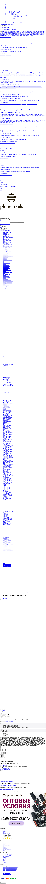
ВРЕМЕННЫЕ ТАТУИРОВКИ (6, 175)
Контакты (7, 6)
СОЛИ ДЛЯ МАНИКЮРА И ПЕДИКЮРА (8, 156)
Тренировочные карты (17, 51)
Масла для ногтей (3, 161)
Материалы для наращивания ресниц (7, 180)
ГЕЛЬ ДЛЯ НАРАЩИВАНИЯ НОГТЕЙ (8, 29)
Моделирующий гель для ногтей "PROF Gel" (25, 35)
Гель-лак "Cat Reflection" (33, 57)
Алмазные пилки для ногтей (7, 120)
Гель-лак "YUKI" (26, 67)
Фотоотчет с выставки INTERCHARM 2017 (13, 16)
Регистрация (5, 220)
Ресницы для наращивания (20, 180)
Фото (4, 10)
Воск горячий (4, 167)
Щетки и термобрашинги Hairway (6, 148)
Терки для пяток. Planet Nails (5, 146)
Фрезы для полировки (36, 91)
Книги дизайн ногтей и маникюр (6, 51)
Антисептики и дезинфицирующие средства (9, 43)
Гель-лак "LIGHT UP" (16, 61)
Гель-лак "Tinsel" (39, 66)
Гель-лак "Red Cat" (10, 65)
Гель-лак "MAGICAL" (24, 61)
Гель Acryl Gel (4, 33)
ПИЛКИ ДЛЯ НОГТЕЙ (5, 118)
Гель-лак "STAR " (24, 66)
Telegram (4, 862)
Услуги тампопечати (9, 21)
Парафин (14, 171)
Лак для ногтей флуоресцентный (19, 75)
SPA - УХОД (2, 152)
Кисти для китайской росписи (28, 126)
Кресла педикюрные (19, 86)
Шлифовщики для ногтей (8, 122)
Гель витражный (10, 33)
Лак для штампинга (12, 135)
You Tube (4, 858)
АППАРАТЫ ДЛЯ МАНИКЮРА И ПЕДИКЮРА (9, 94)
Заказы (4, 214)
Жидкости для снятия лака (36, 43)
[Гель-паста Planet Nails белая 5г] (17, 632)
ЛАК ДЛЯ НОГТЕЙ (4, 70)
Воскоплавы (21, 167)
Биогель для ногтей (38, 32)
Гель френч (41, 33)
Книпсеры (19, 109)
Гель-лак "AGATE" (38, 56)
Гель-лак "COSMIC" (35, 58)
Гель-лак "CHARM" (19, 58)
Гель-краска (25, 34)
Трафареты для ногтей (37, 130)
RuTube (4, 861)
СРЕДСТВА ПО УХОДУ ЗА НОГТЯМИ (8, 160)
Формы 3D (16, 131)
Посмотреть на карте (7, 874)
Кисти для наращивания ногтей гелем (14, 127)
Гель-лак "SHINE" (17, 66)
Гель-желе (21, 34)
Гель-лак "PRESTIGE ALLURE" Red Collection (32, 63)
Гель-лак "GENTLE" (28, 60)
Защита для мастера (15, 114)
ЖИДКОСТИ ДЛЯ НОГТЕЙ (6, 41)
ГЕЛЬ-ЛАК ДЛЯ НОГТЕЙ (5, 55)
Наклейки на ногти (26, 130)
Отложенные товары (7, 216)
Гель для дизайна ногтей (18, 33)
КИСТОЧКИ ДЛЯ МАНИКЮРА (6, 124)
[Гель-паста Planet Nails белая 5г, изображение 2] (17, 666)
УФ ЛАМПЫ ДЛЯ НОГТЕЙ (5, 79)
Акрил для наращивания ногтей (6, 47)
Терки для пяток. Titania (15, 146)
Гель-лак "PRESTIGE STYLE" (26, 64)
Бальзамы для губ (25, 154)
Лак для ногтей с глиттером (10, 74)
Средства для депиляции (34, 167)
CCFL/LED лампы (10, 81)
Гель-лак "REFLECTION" (30, 65)
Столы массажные (29, 87)
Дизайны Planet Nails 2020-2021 (11, 14)
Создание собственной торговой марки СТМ (13, 22)
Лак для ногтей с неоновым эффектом (23, 74)
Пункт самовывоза (6, 842)
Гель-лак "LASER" (8, 61)
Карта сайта (5, 848)
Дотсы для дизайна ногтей (7, 126)
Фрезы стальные (27, 92)
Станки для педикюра (12, 110)
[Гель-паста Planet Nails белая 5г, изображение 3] (17, 699)
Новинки (4, 846)
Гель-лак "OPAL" (8, 62)
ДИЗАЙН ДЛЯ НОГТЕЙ (5, 128)
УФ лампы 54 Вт (10, 82)
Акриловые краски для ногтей (14, 139)
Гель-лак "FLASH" (13, 60)
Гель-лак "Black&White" (8, 57)
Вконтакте (5, 857)
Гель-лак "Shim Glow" (10, 66)
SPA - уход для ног (4, 154)
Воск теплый (16, 167)
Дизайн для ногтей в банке (7, 130)
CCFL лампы (4, 81)
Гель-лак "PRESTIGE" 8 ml (37, 64)
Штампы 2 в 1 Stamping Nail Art (22, 135)
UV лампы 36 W (26, 81)
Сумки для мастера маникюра (6, 100)
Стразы (31, 130)
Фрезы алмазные (29, 91)
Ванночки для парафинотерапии (6, 171)
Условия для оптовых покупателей (7, 24)
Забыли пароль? (6, 768)
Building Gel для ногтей (30, 32)
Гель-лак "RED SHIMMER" (19, 65)
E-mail (1, 221)
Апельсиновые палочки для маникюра (9, 109)
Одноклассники (6, 856)
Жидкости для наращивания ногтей (24, 43)
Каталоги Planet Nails (7, 849)
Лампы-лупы (33, 86)
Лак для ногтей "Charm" (6, 72)
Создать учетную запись (5, 224)
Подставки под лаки (6, 115)
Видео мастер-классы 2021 (10, 18)
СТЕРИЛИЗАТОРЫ (4, 102)
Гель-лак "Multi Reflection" (33, 61)
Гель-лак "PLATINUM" (15, 62)
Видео (4, 17)
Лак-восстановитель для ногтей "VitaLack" (33, 75)
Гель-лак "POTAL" (30, 62)
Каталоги (7, 8)
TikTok (4, 860)
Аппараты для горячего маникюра (8, 86)
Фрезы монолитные (20, 92)
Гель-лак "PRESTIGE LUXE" (15, 64)
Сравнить (6, 722)
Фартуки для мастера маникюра (16, 115)
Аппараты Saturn (24, 96)
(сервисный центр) (10, 869)
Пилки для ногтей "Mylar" (13, 121)
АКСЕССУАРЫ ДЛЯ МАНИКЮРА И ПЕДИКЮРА (10, 112)
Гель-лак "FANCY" (31, 59)
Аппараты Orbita (10, 96)
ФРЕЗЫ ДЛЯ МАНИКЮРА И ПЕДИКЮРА (8, 89)
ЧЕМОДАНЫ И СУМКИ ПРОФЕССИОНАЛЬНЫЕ (10, 98)
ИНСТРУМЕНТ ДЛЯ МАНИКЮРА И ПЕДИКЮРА (10, 107)
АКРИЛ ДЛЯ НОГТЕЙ (4, 45)
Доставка (6, 4)
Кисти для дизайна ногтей (17, 126)
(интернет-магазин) (10, 868)
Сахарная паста (26, 167)
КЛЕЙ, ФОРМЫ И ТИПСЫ (5, 37)
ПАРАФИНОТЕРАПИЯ (5, 169)
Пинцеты (6, 110)
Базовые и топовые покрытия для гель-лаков (10, 56)
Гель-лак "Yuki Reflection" (18, 67)
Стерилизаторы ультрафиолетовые (19, 104)
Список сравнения (6, 215)
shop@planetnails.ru (6, 873)
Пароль (1, 768)
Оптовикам (5, 9)
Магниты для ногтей (11, 143)
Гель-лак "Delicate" (9, 59)
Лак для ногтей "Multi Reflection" (17, 72)
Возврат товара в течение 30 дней (6, 789)
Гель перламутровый (35, 33)
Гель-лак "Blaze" (16, 57)
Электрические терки (12, 88)
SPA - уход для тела (18, 154)
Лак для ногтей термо (8, 75)
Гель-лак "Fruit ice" (20, 60)
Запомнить (4, 226)
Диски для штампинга (4, 135)
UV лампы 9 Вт (32, 81)
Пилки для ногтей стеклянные (24, 121)
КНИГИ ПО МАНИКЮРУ (5, 49)
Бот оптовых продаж (7, 855)
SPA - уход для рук (11, 154)
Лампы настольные (27, 86)
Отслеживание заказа (4, 219)
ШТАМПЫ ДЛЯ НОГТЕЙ (5, 133)
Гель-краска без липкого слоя (32, 34)
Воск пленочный (10, 167)
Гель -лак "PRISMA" (23, 56)
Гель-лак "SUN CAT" (32, 66)
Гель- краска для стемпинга (9, 34)
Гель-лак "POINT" (23, 62)
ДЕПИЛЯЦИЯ (3, 165)
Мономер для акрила (23, 47)
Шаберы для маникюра (20, 110)
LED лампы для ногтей (18, 81)
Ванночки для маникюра (7, 114)
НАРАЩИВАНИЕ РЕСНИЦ (6, 178)
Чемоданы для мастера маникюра (33, 100)
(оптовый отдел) (9, 870)
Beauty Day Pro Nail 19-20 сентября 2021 (12, 11)
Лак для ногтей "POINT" (38, 72)
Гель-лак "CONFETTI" (27, 58)
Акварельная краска (4, 139)
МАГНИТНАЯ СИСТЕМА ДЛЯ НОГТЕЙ (8, 141)
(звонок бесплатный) (10, 867)
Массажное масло (32, 154)
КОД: (1, 709)
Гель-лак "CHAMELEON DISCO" (8, 58)
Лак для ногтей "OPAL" (28, 72)
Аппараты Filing (3, 96)
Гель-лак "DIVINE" (24, 59)
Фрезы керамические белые (11, 92)
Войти (1, 220)
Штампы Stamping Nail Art (34, 135)
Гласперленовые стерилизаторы (6, 104)
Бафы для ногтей (16, 120)
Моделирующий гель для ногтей (10, 35)
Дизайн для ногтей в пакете (17, 130)
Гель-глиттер (16, 34)
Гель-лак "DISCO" (16, 59)
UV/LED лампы (38, 81)
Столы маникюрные (22, 87)
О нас (4, 830)
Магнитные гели (3, 143)
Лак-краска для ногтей (24, 139)
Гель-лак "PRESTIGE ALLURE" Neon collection (13, 63)
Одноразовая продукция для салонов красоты (28, 114)
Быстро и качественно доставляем (6, 781)
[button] (2, 710)
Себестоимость (5, 19)
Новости (6, 7)
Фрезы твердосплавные (34, 92)
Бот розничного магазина (7, 854)
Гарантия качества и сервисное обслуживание (9, 785)
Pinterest (4, 859)
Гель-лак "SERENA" (39, 65)
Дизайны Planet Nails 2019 (10, 13)
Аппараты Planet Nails (17, 96)
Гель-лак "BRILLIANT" (23, 57)
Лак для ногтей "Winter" (13, 73)
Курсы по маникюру (7, 2)
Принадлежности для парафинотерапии (24, 171)
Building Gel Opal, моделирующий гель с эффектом (31, 31)
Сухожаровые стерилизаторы (31, 104)
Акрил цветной (16, 47)
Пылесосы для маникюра (7, 87)
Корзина (2, 230)
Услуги (4, 20)
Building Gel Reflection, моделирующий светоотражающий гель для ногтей (22, 32)
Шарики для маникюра (4, 158)
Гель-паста (40, 34)
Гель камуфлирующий (27, 33)
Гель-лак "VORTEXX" (8, 67)
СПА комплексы (15, 87)
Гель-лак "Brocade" (30, 56)
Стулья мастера (36, 87)
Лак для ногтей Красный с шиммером (25, 73)
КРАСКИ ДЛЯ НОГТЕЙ (5, 137)
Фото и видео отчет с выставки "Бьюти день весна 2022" (16, 15)
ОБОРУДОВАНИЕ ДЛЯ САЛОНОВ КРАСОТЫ (9, 84)
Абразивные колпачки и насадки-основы (10, 91)
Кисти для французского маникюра (28, 127)
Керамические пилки (23, 120)
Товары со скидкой (6, 845)
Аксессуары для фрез (22, 91)
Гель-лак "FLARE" (6, 60)
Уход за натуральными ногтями (13, 161)
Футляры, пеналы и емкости (28, 115)
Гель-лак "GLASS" (35, 60)
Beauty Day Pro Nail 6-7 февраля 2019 (12, 12)
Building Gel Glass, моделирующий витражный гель (12, 31)
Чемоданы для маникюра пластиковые (19, 100)
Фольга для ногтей (10, 131)
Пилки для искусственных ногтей (34, 120)
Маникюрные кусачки (25, 109)
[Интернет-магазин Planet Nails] (11, 208)
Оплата (6, 5)
